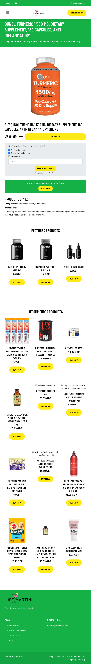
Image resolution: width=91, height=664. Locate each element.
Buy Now (55, 136)
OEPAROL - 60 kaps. (74, 348)
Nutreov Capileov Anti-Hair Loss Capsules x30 (45, 464)
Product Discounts (19, 150)
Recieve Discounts (45, 169)
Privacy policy (70, 659)
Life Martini (14, 625)
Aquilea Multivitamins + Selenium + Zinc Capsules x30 (74, 397)
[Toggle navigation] (8, 12)
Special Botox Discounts (21, 153)
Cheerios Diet (15, 635)
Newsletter (16, 156)
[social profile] (16, 3)
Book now (45, 188)
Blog (11, 640)
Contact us (59, 656)
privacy (40, 173)
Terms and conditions (75, 656)
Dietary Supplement (37, 203)
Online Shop (77, 13)
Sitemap (81, 659)
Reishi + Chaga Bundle (74, 266)
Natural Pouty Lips (17, 630)
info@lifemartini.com (77, 3)
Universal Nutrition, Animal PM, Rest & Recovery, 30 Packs (45, 351)
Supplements (22, 203)
